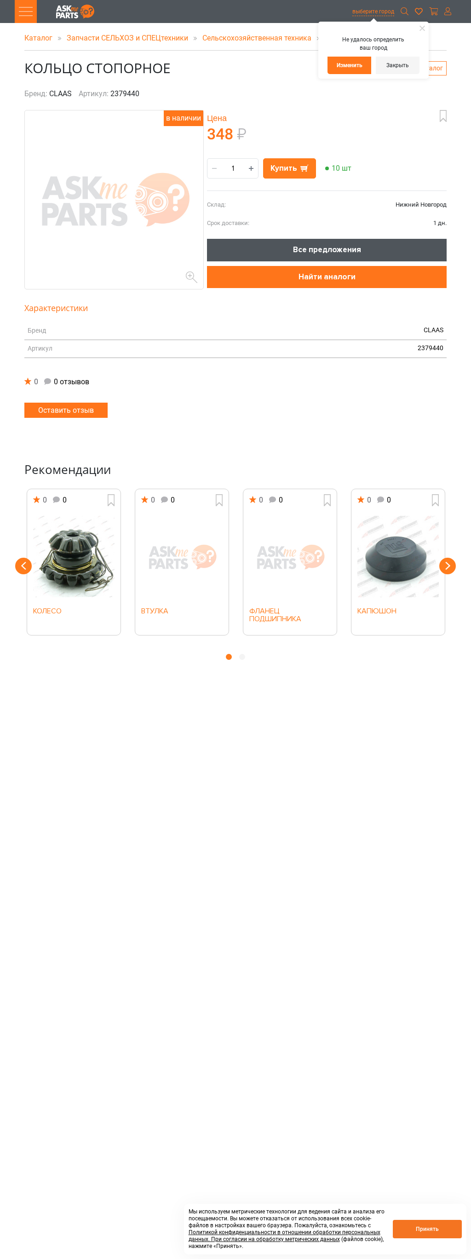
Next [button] (447, 566)
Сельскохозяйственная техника (257, 38)
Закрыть (397, 65)
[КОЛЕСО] (74, 556)
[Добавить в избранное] (443, 116)
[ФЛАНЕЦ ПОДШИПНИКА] (290, 556)
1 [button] (229, 657)
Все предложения (327, 249)
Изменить (349, 65)
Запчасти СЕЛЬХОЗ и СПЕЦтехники (128, 38)
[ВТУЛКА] (182, 556)
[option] (74, 562)
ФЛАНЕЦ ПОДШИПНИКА (275, 615)
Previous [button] (23, 566)
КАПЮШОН (376, 611)
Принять (427, 1229)
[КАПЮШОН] (398, 556)
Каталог (39, 38)
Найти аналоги (327, 277)
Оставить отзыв (66, 410)
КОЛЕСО (47, 611)
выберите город (373, 11)
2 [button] (242, 657)
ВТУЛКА (154, 611)
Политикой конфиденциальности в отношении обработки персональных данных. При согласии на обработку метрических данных (284, 1235)
